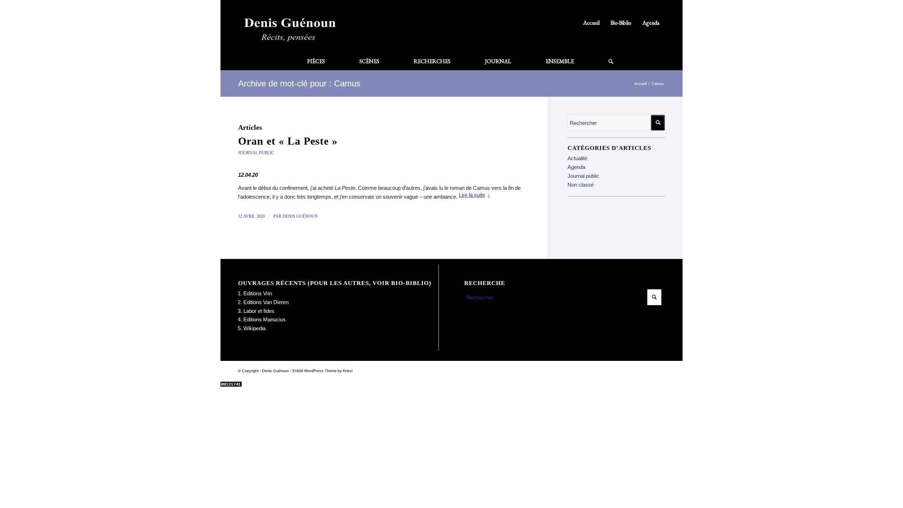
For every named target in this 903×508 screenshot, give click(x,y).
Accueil (591, 22)
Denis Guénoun (300, 216)
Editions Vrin (257, 293)
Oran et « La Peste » (288, 141)
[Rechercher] (602, 61)
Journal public (256, 152)
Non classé (581, 185)
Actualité (577, 158)
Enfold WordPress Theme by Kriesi (322, 371)
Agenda (651, 22)
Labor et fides (258, 311)
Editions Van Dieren (266, 302)
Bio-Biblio (621, 22)
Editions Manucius (264, 319)
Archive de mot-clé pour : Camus (299, 83)
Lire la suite (472, 195)
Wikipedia (254, 328)
